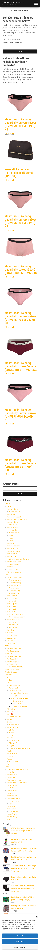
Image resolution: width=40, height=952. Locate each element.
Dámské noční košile (15, 512)
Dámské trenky (12, 554)
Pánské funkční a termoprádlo (17, 783)
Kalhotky (11, 730)
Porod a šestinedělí (15, 741)
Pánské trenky (11, 809)
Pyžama (9, 759)
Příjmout (20, 936)
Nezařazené (8, 675)
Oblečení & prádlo (12, 727)
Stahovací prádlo (12, 570)
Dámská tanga (11, 514)
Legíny (11, 535)
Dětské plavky (11, 606)
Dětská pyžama (12, 596)
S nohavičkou (13, 525)
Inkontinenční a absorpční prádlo (19, 748)
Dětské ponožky (12, 609)
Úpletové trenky (12, 817)
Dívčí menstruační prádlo (15, 614)
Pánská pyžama (12, 775)
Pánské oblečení (12, 785)
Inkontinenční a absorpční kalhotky (18, 559)
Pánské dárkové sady (14, 780)
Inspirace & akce (10, 638)
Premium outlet (14, 688)
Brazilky (9, 506)
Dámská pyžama (12, 509)
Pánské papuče (12, 790)
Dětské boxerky (12, 598)
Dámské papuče (14, 533)
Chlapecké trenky (14, 591)
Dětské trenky (11, 612)
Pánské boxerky (12, 777)
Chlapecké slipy (14, 588)
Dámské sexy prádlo (13, 551)
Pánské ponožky (12, 796)
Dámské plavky (12, 543)
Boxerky (11, 772)
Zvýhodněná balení (15, 690)
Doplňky (9, 719)
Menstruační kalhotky (14, 562)
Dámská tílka (13, 530)
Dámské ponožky (12, 548)
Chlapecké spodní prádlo (15, 577)
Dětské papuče (12, 604)
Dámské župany (12, 556)
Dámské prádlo (14, 725)
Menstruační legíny (13, 659)
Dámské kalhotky (12, 522)
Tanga (15, 696)
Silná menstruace (12, 664)
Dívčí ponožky (13, 625)
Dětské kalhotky (12, 601)
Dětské (7, 575)
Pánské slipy (11, 806)
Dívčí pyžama (13, 627)
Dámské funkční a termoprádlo (17, 520)
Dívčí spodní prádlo (13, 619)
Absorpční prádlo (12, 635)
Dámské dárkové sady (14, 517)
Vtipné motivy (13, 812)
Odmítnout (20, 941)
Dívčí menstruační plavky (17, 617)
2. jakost (9, 680)
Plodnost (10, 738)
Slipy (10, 804)
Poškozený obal (12, 754)
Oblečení (11, 733)
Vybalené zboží (12, 643)
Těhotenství (13, 743)
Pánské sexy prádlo (13, 798)
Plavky (11, 735)
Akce (8, 683)
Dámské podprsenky (13, 546)
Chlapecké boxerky (15, 583)
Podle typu (10, 746)
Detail (12, 133)
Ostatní (7, 677)
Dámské (7, 504)
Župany (9, 764)
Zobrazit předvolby (20, 947)
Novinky (9, 722)
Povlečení (10, 756)
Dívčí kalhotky (13, 622)
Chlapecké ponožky (15, 585)
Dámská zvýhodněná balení (20, 693)
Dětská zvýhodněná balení (19, 698)
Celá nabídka (11, 641)
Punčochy (10, 567)
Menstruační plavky (13, 564)
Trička (11, 541)
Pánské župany (12, 814)
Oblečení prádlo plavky (13, 2)
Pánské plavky (11, 793)
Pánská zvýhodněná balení (19, 706)
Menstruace (9, 654)
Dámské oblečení (12, 527)
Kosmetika (10, 630)
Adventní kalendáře (15, 717)
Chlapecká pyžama (15, 580)
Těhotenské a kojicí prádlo (15, 572)
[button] (37, 917)
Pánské (7, 767)
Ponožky (9, 751)
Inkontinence (9, 633)
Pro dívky (8, 819)
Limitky (7, 646)
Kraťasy (11, 788)
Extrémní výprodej (15, 685)
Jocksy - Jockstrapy (15, 801)
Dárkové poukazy (12, 712)
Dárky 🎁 (10, 714)
